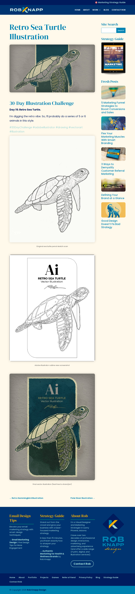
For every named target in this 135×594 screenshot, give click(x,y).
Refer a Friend (69, 577)
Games (55, 577)
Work (95, 10)
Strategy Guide (110, 577)
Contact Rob (119, 10)
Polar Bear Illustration (83, 498)
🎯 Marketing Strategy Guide (110, 2)
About (86, 10)
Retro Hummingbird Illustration (26, 498)
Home (77, 10)
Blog (106, 10)
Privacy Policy (85, 577)
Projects (44, 577)
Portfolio (32, 577)
